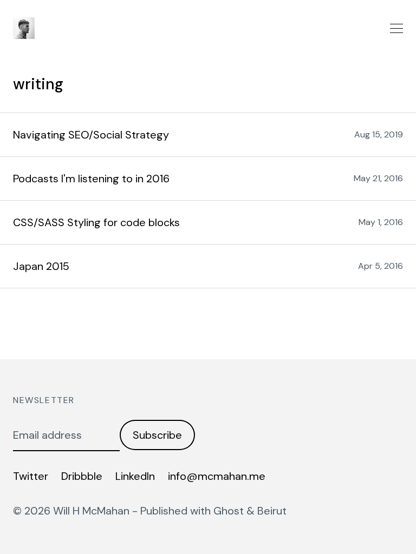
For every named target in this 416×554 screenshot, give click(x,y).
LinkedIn (135, 476)
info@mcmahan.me (216, 476)
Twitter (30, 476)
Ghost (228, 511)
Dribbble (81, 476)
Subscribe (157, 435)
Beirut (272, 511)
